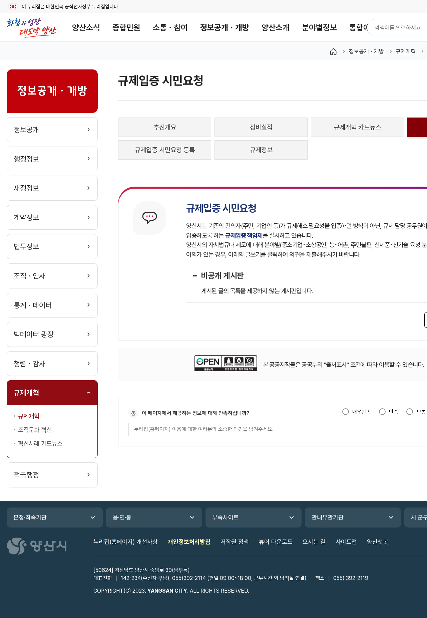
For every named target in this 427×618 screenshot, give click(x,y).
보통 (421, 412)
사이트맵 (346, 541)
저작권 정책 (235, 541)
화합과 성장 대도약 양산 (32, 27)
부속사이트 (225, 517)
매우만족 (361, 412)
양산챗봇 (377, 541)
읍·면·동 (122, 517)
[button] (86, 27)
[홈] (333, 51)
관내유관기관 (328, 517)
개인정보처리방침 (189, 541)
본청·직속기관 (30, 517)
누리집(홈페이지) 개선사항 (125, 541)
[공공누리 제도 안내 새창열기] (225, 364)
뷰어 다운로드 (276, 541)
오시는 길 (314, 541)
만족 (393, 412)
